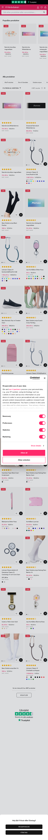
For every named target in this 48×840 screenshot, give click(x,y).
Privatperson (24, 827)
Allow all (24, 453)
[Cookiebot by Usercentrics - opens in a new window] (30, 378)
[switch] (42, 423)
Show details (36, 446)
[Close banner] (44, 378)
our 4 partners (15, 389)
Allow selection (24, 460)
